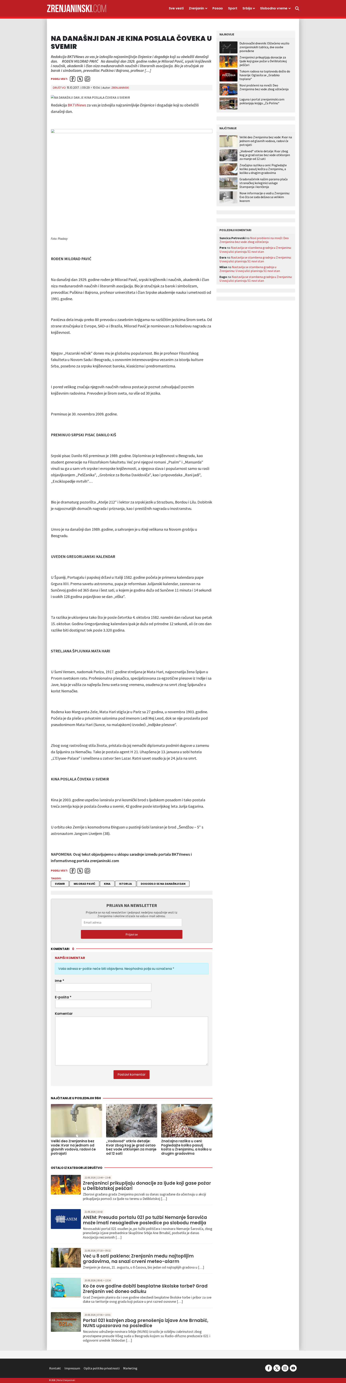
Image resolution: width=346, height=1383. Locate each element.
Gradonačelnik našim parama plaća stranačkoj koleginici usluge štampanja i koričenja (263, 183)
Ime (59, 981)
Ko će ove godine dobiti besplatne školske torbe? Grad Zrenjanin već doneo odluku (145, 1288)
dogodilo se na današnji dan (163, 884)
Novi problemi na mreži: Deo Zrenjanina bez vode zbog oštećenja (264, 87)
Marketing (130, 1368)
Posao (217, 8)
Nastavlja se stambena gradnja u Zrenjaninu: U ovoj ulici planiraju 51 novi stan (255, 249)
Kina (107, 884)
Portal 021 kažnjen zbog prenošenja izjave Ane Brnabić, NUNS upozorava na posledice (145, 1323)
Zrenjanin (196, 8)
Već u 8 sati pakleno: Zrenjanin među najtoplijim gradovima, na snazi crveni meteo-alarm (138, 1258)
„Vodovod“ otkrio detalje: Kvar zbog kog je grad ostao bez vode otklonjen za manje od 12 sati (264, 155)
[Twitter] (277, 1368)
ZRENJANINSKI (120, 88)
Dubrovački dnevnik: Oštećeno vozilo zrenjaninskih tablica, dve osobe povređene (264, 47)
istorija (125, 884)
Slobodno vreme (273, 8)
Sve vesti (176, 8)
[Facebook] (269, 1368)
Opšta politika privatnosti (102, 1368)
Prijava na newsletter (131, 905)
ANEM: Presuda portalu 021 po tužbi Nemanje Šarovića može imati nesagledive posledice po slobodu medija (145, 1220)
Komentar (64, 1013)
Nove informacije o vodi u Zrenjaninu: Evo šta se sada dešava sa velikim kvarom (264, 197)
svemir (60, 884)
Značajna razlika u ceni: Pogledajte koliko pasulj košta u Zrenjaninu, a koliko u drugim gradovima (263, 169)
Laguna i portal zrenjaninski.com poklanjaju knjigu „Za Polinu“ (261, 101)
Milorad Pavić (84, 884)
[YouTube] (293, 1368)
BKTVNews (77, 104)
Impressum (72, 1368)
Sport (232, 8)
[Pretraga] (297, 8)
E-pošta (63, 997)
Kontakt (55, 1368)
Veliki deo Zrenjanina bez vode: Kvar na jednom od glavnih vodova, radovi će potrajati (265, 141)
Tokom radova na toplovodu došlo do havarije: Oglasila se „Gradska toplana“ (264, 75)
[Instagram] (285, 1368)
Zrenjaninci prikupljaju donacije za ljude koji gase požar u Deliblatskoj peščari (147, 1185)
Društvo (59, 88)
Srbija (247, 8)
